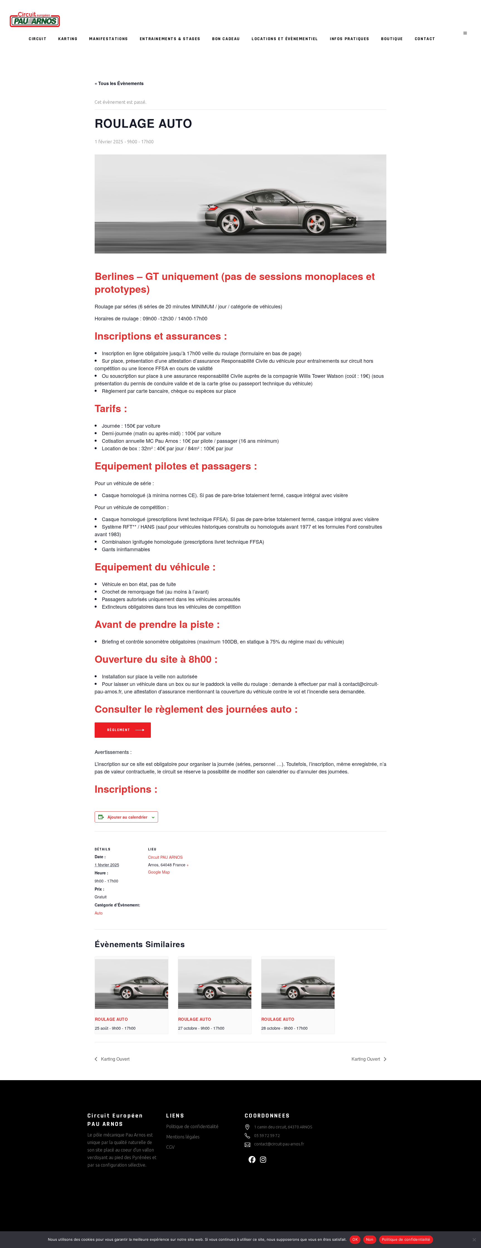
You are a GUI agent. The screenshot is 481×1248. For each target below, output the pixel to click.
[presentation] (131, 984)
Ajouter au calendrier (127, 817)
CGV (170, 1147)
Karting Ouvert (114, 1059)
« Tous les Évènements (119, 83)
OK (355, 1239)
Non (370, 1239)
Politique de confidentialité (192, 1126)
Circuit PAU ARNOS (165, 857)
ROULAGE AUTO (111, 1019)
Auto (99, 913)
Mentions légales (183, 1136)
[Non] (474, 1239)
